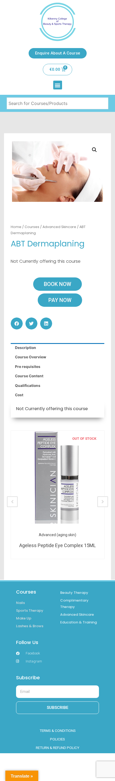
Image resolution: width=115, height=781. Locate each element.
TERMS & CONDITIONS (58, 730)
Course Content (29, 376)
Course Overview (30, 357)
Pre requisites (27, 366)
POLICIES (57, 739)
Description (25, 348)
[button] (57, 85)
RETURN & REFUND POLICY (57, 747)
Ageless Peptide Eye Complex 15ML (57, 545)
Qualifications (27, 385)
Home (16, 227)
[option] (57, 494)
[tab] (57, 348)
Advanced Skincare (59, 227)
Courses (32, 227)
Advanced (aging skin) (57, 535)
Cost (19, 395)
